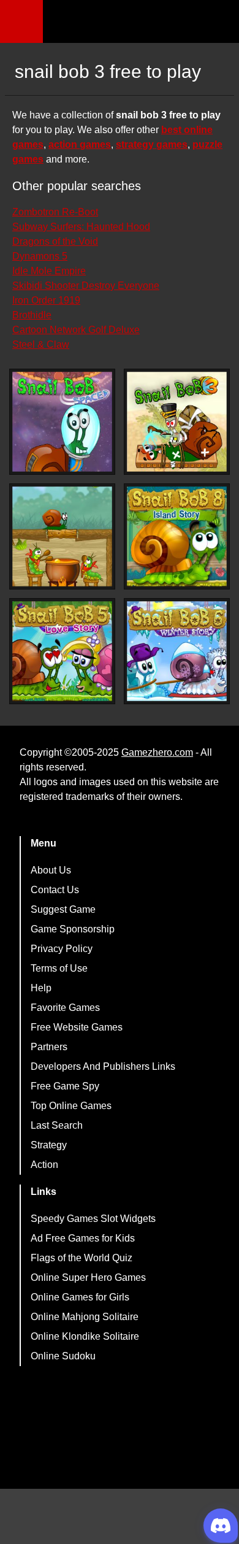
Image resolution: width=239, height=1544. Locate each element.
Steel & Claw (40, 344)
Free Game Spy (65, 1086)
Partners (49, 1047)
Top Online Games (71, 1105)
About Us (51, 870)
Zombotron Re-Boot (55, 212)
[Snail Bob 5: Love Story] (62, 651)
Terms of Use (59, 968)
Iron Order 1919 (46, 300)
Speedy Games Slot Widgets (93, 1218)
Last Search (57, 1125)
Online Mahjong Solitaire (84, 1317)
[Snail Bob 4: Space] (62, 421)
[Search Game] (219, 24)
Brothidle (31, 315)
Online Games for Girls (80, 1297)
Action (44, 1164)
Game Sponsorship (73, 929)
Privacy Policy (62, 948)
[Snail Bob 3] (176, 421)
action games (79, 144)
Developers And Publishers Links (103, 1066)
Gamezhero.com (157, 752)
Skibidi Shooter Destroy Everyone (85, 285)
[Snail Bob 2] (62, 536)
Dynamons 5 (39, 256)
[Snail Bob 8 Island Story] (176, 536)
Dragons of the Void (55, 241)
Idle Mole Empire (49, 271)
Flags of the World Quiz (81, 1258)
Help (41, 988)
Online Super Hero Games (88, 1277)
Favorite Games (65, 1007)
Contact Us (55, 890)
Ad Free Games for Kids (83, 1238)
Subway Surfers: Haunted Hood (81, 226)
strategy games (152, 144)
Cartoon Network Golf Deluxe (76, 330)
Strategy (49, 1145)
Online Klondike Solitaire (85, 1336)
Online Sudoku (63, 1356)
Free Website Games (77, 1027)
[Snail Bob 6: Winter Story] (176, 651)
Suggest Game (63, 909)
